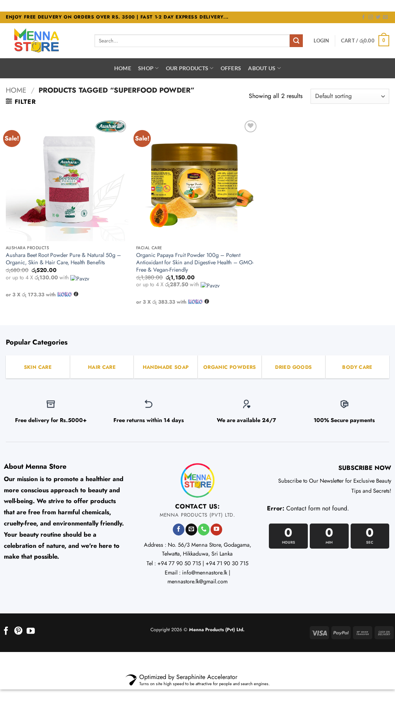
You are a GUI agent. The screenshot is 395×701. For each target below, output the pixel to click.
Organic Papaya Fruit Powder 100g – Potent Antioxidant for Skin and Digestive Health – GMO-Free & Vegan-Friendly (194, 262)
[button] (321, 40)
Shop (146, 68)
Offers (231, 68)
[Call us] (203, 529)
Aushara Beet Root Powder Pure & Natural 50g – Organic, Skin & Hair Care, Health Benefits (63, 259)
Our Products (187, 68)
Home (122, 68)
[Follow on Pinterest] (18, 631)
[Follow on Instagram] (370, 17)
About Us (261, 68)
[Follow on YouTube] (216, 529)
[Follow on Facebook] (363, 17)
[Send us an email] (385, 17)
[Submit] (296, 40)
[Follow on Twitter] (378, 17)
